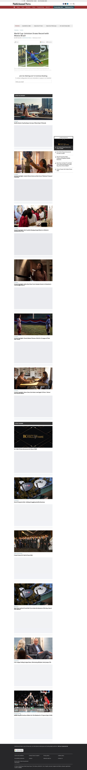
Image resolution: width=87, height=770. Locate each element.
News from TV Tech (38, 25)
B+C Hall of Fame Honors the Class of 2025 (64, 148)
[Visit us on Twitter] (65, 4)
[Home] (14, 7)
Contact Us (60, 758)
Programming (40, 7)
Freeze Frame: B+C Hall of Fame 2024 (64, 170)
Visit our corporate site (63, 746)
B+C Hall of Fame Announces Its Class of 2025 (64, 152)
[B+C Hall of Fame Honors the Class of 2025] (63, 144)
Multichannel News (42, 1)
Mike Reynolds (18, 37)
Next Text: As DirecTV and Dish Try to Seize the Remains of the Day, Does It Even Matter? (64, 164)
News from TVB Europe (51, 25)
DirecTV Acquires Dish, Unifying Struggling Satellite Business (63, 158)
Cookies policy (61, 755)
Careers (30, 758)
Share (17, 42)
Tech (23, 7)
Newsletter (50, 42)
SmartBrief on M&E (26, 25)
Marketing (16, 30)
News (18, 7)
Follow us (43, 42)
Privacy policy (46, 755)
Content (21, 30)
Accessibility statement (19, 758)
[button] (72, 3)
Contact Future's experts (34, 755)
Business (28, 7)
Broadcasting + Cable (31, 1)
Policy (33, 7)
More (47, 7)
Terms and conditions (19, 755)
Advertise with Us (47, 758)
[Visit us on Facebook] (63, 4)
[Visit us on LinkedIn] (67, 4)
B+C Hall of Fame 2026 (65, 25)
